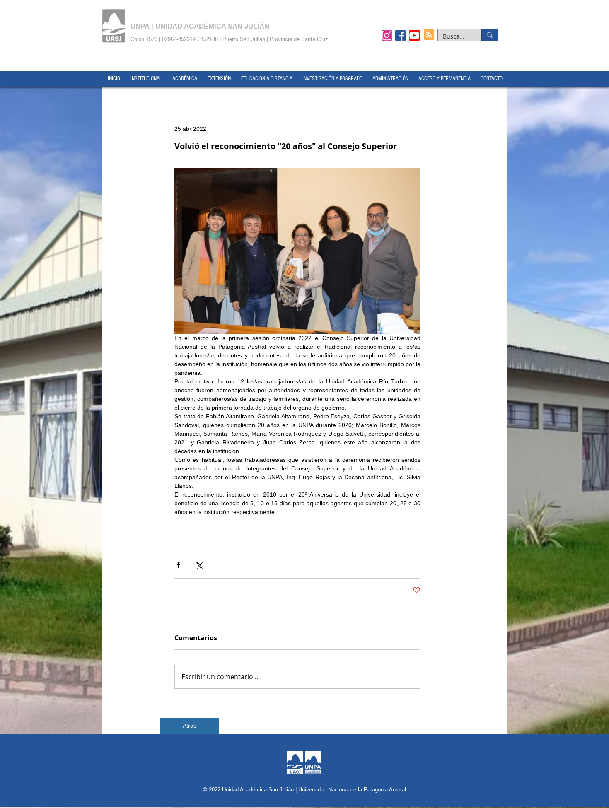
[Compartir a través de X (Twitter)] (199, 565)
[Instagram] (387, 35)
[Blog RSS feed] (429, 35)
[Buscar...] (489, 35)
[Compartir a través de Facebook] (178, 565)
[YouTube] (414, 35)
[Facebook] (400, 35)
